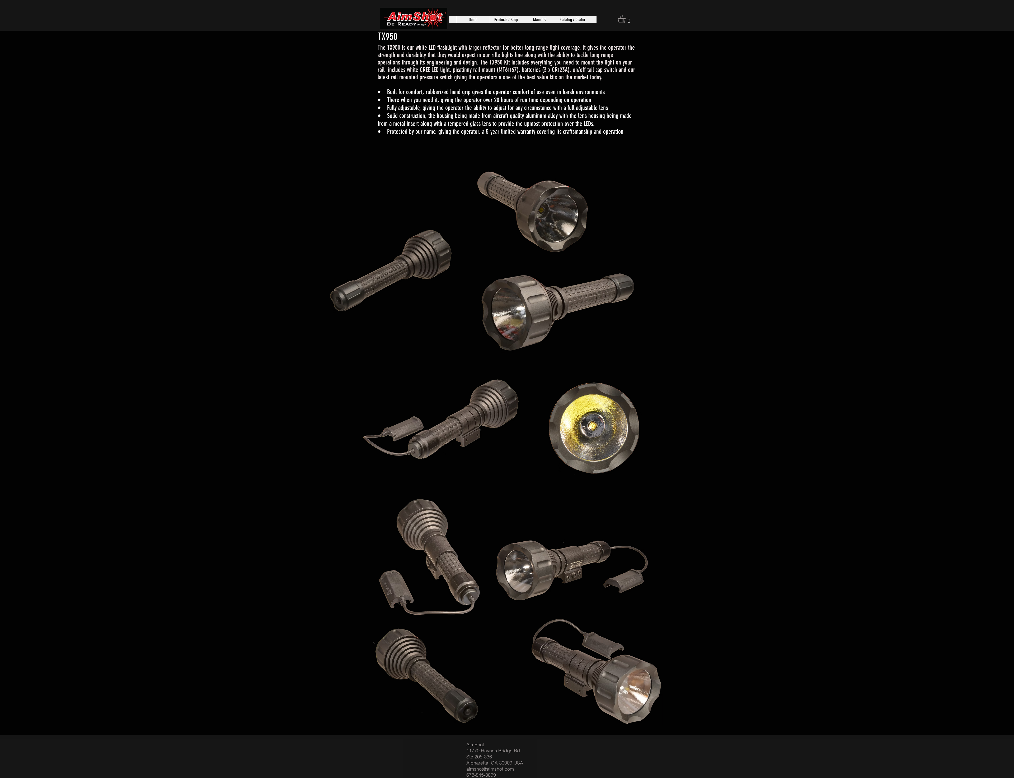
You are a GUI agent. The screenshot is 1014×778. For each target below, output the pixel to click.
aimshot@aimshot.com (490, 769)
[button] (506, 19)
